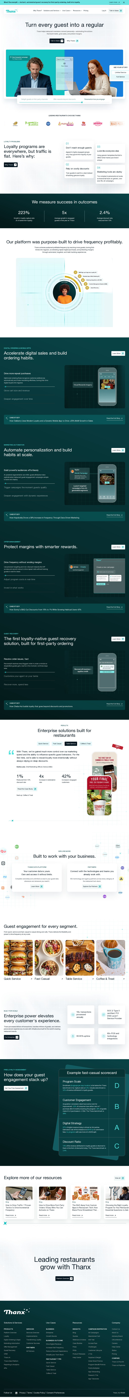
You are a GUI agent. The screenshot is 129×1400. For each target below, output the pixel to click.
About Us (115, 1312)
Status (114, 1330)
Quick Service (51, 1342)
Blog (74, 1312)
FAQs (74, 1330)
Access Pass (92, 1322)
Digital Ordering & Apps (12, 1319)
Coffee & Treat (51, 1352)
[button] (52, 11)
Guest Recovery (9, 1330)
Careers (114, 1322)
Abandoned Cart (94, 1315)
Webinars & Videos (79, 1319)
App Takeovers (93, 1358)
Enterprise (49, 1312)
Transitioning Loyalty (33, 1319)
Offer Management (10, 1326)
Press (74, 1326)
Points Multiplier (94, 1347)
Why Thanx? (37, 11)
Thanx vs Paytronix (118, 1344)
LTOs (90, 1333)
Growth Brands (51, 1315)
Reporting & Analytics (11, 1344)
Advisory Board (117, 1315)
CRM (6, 1333)
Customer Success (33, 1322)
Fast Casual (50, 1345)
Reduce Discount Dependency (57, 1330)
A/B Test (91, 1319)
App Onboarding (94, 1351)
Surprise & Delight (94, 1337)
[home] (12, 11)
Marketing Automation (12, 1322)
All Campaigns (93, 1312)
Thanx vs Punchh (118, 1341)
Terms (29, 1372)
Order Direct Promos (95, 1340)
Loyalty (6, 1315)
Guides (75, 1315)
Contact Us (116, 1308)
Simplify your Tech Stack (55, 1334)
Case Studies (77, 1322)
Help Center (77, 1337)
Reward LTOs (93, 1354)
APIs (5, 1347)
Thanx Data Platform (11, 1340)
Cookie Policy (39, 1372)
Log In (104, 11)
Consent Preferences (55, 1372)
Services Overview (32, 1312)
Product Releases (79, 1333)
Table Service (51, 1349)
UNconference (117, 1319)
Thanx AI (7, 1337)
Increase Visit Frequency (54, 1327)
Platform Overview (10, 1312)
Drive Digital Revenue (53, 1323)
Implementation (31, 1315)
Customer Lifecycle (95, 1330)
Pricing (86, 11)
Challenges (92, 1326)
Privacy (22, 1372)
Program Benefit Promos (96, 1344)
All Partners (30, 1330)
